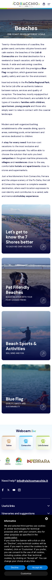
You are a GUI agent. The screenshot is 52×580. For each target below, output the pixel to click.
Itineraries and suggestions (18, 513)
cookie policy (10, 537)
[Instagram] (19, 490)
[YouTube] (14, 490)
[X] (8, 490)
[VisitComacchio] (26, 4)
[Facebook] (3, 490)
